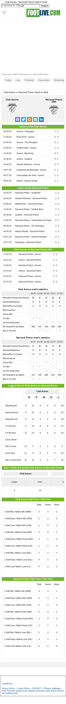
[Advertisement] (33, 44)
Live (18, 80)
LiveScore (7, 683)
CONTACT (36, 688)
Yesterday (59, 80)
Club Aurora (12, 99)
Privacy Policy (8, 688)
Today (8, 80)
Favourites (43, 80)
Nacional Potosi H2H (54, 100)
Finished (29, 80)
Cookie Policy (23, 688)
